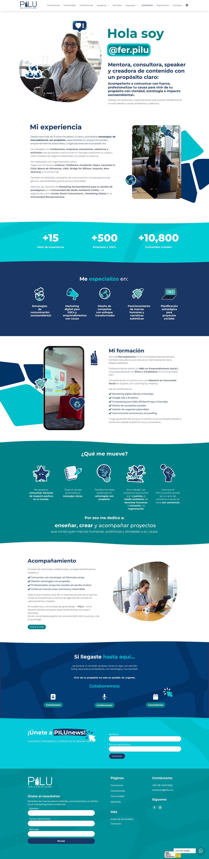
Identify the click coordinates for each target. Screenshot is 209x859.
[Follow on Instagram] (160, 807)
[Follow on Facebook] (154, 807)
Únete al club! (37, 627)
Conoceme (117, 785)
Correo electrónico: (120, 744)
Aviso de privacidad (122, 819)
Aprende (116, 801)
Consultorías (155, 705)
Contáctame (53, 705)
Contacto (116, 823)
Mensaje (34, 829)
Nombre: (114, 734)
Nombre (34, 808)
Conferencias (104, 705)
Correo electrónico (40, 818)
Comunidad (117, 796)
